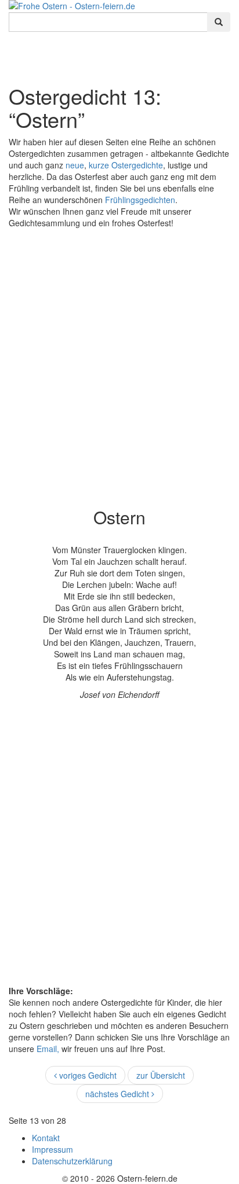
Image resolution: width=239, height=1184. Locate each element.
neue (75, 165)
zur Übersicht (160, 1075)
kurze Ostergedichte (126, 165)
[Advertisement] (119, 359)
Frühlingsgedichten (140, 199)
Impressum (52, 1149)
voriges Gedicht (87, 1075)
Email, (49, 1048)
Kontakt (46, 1137)
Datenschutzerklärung (72, 1161)
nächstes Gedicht (118, 1094)
